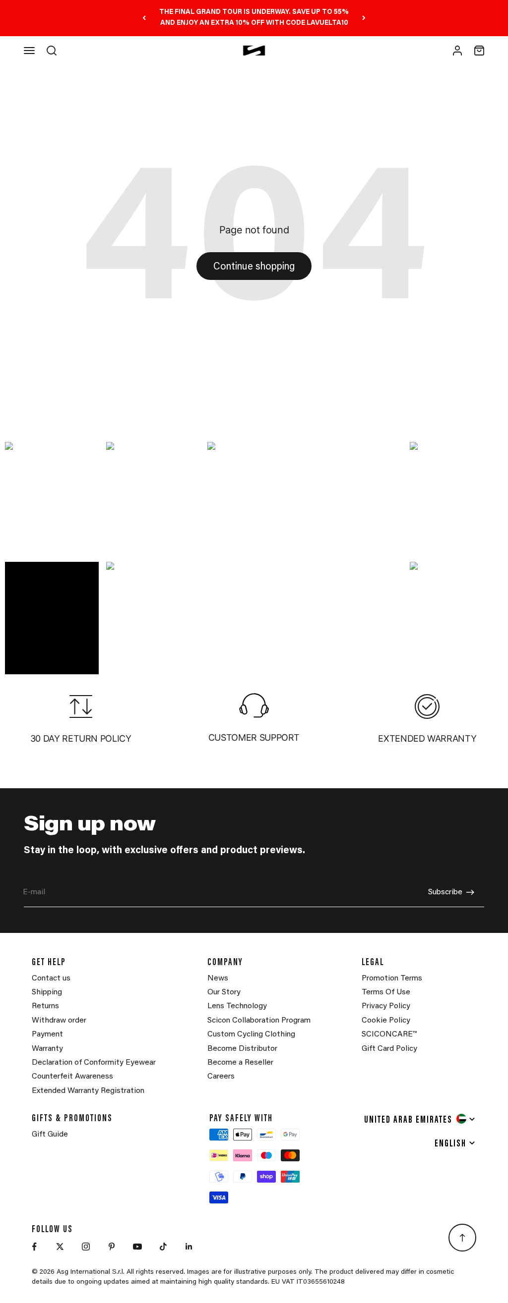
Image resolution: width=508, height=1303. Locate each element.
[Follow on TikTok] (163, 1246)
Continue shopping (254, 267)
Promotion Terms (392, 978)
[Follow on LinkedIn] (189, 1246)
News (217, 978)
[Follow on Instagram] (86, 1246)
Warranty (47, 1049)
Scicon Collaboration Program (259, 1021)
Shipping (47, 992)
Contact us (51, 978)
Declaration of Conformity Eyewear (94, 1063)
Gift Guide (50, 1135)
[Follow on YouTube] (137, 1246)
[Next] (364, 18)
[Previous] (144, 18)
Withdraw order (59, 1021)
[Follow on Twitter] (60, 1246)
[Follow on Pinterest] (112, 1246)
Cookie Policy (386, 1021)
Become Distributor (242, 1049)
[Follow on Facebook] (34, 1246)
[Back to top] (462, 1237)
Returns (45, 1006)
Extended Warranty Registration (88, 1091)
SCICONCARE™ (389, 1034)
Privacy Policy (386, 1006)
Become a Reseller (240, 1063)
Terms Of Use (386, 992)
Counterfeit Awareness (72, 1077)
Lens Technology (237, 1006)
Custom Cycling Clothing (251, 1034)
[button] (51, 498)
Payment (47, 1034)
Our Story (224, 992)
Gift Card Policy (389, 1049)
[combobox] (420, 1119)
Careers (221, 1077)
